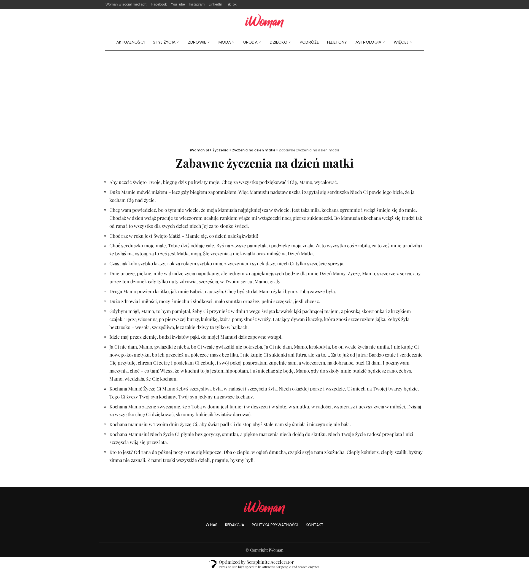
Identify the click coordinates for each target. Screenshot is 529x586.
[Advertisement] (264, 92)
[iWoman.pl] (264, 21)
